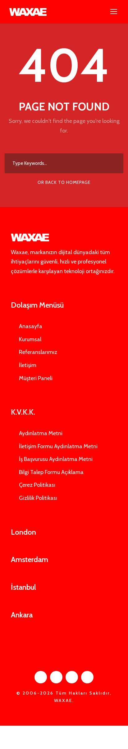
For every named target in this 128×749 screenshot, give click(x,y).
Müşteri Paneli (36, 378)
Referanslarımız (38, 352)
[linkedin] (56, 677)
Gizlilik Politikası (38, 498)
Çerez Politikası (37, 485)
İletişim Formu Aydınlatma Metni (58, 446)
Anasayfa (30, 326)
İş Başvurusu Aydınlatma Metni (56, 459)
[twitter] (72, 677)
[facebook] (40, 677)
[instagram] (87, 677)
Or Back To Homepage (64, 182)
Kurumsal (30, 339)
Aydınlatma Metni (40, 433)
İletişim (27, 365)
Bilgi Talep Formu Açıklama (51, 472)
